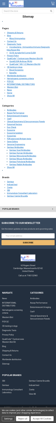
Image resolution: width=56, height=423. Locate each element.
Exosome (11, 130)
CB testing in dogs (14, 67)
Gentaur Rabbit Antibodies (20, 164)
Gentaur (10, 182)
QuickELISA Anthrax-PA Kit (20, 61)
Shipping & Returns (15, 33)
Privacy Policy (13, 56)
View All (32, 394)
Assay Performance (15, 113)
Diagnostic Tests (14, 44)
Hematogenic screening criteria (20, 78)
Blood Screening (16, 70)
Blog (9, 36)
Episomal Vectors (14, 124)
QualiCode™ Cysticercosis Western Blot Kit (25, 58)
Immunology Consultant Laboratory (22, 193)
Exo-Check (11, 127)
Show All (11, 96)
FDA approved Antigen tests (19, 139)
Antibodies (11, 110)
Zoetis (10, 187)
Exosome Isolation (15, 133)
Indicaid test (12, 184)
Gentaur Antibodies (15, 147)
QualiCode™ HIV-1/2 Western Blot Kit (24, 64)
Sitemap (6, 364)
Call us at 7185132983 (28, 275)
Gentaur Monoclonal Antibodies (22, 156)
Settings (8, 418)
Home (9, 93)
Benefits (13, 73)
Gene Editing (12, 141)
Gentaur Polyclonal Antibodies (22, 162)
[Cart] (52, 3)
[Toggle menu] (3, 4)
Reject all (22, 418)
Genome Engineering (16, 144)
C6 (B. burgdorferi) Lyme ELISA (22, 53)
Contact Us (11, 41)
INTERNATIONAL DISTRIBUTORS (21, 84)
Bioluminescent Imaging (17, 116)
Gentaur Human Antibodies (21, 153)
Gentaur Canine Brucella (17, 196)
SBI (8, 190)
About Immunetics (17, 38)
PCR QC (10, 81)
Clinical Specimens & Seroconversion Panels (26, 121)
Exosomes (11, 136)
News (9, 90)
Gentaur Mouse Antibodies (20, 159)
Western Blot (12, 87)
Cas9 (9, 119)
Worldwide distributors (16, 76)
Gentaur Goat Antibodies (19, 150)
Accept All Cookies (42, 418)
